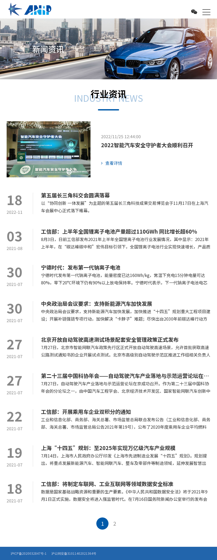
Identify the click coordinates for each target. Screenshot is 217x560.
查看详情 (113, 163)
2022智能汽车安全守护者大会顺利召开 (147, 145)
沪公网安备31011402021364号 (73, 553)
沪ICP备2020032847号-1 (29, 553)
